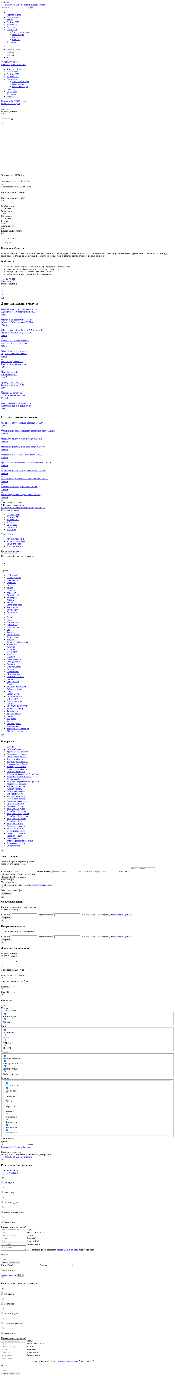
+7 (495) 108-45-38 (9, 5)
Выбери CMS (13, 22)
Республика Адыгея (16, 808)
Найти (30, 7)
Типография (12, 699)
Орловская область (15, 803)
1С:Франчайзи (13, 575)
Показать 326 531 (9, 101)
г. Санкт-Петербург (15, 749)
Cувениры (11, 582)
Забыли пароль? (8, 1275)
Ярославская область (16, 843)
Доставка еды (13, 627)
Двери (9, 617)
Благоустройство (14, 605)
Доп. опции (8, 281)
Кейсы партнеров (20, 86)
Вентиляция (12, 610)
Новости (16, 39)
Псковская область (15, 806)
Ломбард (11, 649)
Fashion (10, 587)
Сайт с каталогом (15, 546)
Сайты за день (13, 514)
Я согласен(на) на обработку (28, 885)
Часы (9, 721)
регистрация (12, 1170)
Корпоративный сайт (16, 541)
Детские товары (14, 622)
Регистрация (18, 34)
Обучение (11, 664)
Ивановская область (16, 771)
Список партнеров (20, 32)
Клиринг (11, 639)
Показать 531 (7, 1147)
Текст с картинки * (10, 890)
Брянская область (15, 759)
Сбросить (21, 101)
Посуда (10, 679)
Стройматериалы (15, 696)
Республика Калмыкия (17, 816)
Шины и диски (14, 723)
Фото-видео (12, 711)
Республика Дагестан (17, 811)
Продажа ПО (13, 681)
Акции (10, 20)
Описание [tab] (11, 238)
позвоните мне (25, 5)
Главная (4, 103)
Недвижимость (14, 659)
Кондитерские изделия (17, 642)
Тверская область (15, 836)
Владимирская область (17, 761)
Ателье (10, 602)
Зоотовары (12, 632)
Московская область (16, 796)
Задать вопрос (38, 5)
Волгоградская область (17, 764)
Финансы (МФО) (15, 709)
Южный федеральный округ (20, 841)
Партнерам (12, 29)
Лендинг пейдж (14, 544)
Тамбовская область (16, 833)
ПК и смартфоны (15, 674)
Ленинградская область (17, 791)
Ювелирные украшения (18, 728)
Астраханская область (17, 754)
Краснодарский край (16, 786)
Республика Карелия (16, 818)
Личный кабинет (18, 64)
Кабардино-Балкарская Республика (23, 774)
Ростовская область (16, 826)
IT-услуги (11, 590)
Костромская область (16, 784)
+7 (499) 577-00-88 (9, 62)
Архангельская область (17, 752)
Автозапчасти (13, 595)
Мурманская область (16, 799)
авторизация (12, 1173)
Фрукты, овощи (14, 713)
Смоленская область (16, 831)
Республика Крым (15, 823)
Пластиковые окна (15, 676)
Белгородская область (17, 756)
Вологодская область (16, 766)
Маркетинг (12, 652)
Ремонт (10, 684)
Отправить (6, 893)
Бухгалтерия (12, 607)
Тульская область (14, 838)
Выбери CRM (13, 25)
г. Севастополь (13, 846)
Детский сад (12, 624)
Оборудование (13, 662)
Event (9, 585)
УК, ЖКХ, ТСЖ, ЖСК (17, 706)
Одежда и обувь (14, 666)
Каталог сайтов (14, 15)
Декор (9, 619)
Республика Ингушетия (18, 813)
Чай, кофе (11, 718)
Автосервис (12, 597)
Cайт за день (12, 17)
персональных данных (41, 885)
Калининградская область (19, 776)
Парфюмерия (13, 671)
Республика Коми (15, 821)
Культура (11, 647)
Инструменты (13, 634)
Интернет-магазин (15, 539)
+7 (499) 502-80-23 (9, 1157)
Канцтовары (12, 637)
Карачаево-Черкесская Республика (23, 781)
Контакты (11, 42)
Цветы (10, 716)
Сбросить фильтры (22, 1147)
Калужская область (15, 779)
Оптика (10, 669)
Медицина (11, 657)
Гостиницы (12, 612)
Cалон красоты (14, 577)
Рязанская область (15, 828)
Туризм (10, 704)
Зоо (8, 629)
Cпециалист (12, 580)
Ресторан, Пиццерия (16, 686)
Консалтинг (12, 644)
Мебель (10, 654)
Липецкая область (15, 794)
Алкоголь (11, 600)
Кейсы (15, 37)
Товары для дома (14, 701)
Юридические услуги (17, 731)
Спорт (9, 691)
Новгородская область (17, 801)
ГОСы (9, 615)
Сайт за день (14, 103)
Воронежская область (17, 769)
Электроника (13, 726)
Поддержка (12, 27)
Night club (11, 592)
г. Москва (5, 2)
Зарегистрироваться (10, 1262)
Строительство (14, 694)
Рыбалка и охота (14, 689)
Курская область (14, 789)
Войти (20, 1275)
